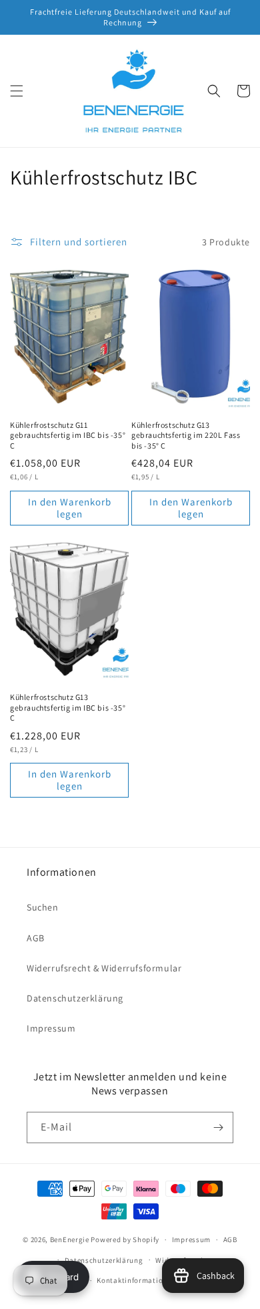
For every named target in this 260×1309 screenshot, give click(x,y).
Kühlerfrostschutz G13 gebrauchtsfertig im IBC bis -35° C (67, 707)
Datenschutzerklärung (75, 998)
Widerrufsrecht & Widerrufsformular (104, 968)
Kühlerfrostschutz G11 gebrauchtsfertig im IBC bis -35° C (67, 435)
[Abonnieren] (218, 1127)
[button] (16, 91)
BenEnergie (69, 1239)
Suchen (43, 907)
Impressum (51, 1028)
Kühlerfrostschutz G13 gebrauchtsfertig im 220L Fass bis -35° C (185, 435)
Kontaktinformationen (136, 1280)
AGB (36, 938)
